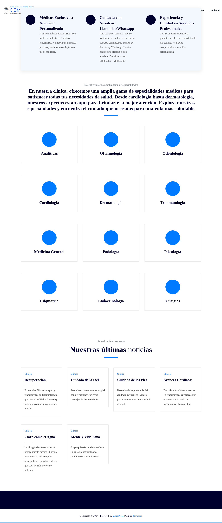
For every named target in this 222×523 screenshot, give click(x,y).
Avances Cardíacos (178, 380)
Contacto (214, 10)
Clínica (28, 374)
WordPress (118, 516)
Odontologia (173, 153)
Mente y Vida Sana (85, 437)
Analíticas (49, 153)
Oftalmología (111, 153)
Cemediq (137, 516)
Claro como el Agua (40, 437)
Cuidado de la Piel (85, 380)
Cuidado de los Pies (132, 380)
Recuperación (35, 380)
